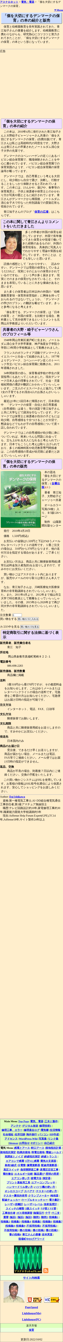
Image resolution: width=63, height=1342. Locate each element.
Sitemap (13, 1143)
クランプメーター (38, 1195)
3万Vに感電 (32, 1160)
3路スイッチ (32, 1208)
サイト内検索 (31, 1277)
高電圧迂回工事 (49, 1169)
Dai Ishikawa (17, 796)
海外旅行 (31, 1134)
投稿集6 (47, 1221)
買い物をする (8, 619)
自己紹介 (49, 1143)
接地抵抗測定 (8, 1152)
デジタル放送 (30, 1125)
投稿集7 (57, 1221)
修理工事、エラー (12, 1129)
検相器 (54, 1195)
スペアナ (29, 1191)
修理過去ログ (32, 1129)
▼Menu (58, 10)
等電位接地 (38, 1152)
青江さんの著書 (31, 1234)
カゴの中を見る (10, 626)
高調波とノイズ (14, 1156)
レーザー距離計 (14, 1204)
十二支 (56, 1212)
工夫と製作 (51, 1121)
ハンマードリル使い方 (20, 1186)
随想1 (36, 1217)
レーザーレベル (33, 1204)
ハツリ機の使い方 (44, 1186)
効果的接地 (23, 1152)
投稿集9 (20, 1225)
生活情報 (55, 1129)
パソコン (43, 1134)
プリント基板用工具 (18, 1182)
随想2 (44, 1217)
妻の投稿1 (26, 1230)
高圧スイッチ (11, 1169)
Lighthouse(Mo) (31, 1313)
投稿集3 (15, 1221)
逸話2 (21, 1217)
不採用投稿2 (49, 1225)
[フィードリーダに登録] (46, 1272)
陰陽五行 (39, 1212)
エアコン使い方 (20, 1178)
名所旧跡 (20, 1134)
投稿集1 (53, 1217)
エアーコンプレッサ (43, 1182)
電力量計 (54, 1199)
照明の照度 (52, 1173)
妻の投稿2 (39, 1230)
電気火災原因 (48, 1160)
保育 (31, 1329)
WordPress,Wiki (28, 1138)
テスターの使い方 (46, 1191)
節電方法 (36, 1178)
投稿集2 (5, 1221)
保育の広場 (41, 211)
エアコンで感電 (15, 1160)
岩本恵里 (47, 1234)
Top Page (23, 1121)
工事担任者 (8, 1212)
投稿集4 (26, 1221)
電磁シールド (54, 1152)
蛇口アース (37, 1147)
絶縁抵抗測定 (32, 1156)
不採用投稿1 (34, 1225)
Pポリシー (37, 1143)
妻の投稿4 (15, 1234)
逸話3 (29, 1217)
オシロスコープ (14, 1191)
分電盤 (22, 1165)
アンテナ (16, 1125)
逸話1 (13, 1217)
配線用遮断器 (49, 1165)
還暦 (6, 1217)
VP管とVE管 (48, 1208)
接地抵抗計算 (53, 1147)
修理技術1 (45, 1125)
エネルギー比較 (24, 1173)
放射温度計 (50, 1204)
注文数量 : (6, 615)
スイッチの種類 (15, 1208)
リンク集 (53, 1138)
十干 (48, 1212)
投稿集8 (10, 1225)
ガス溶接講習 (24, 1212)
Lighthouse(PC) (31, 1319)
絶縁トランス (49, 1156)
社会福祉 (8, 1134)
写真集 (43, 1138)
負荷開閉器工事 (29, 1169)
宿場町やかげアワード (31, 1238)
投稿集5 (36, 1221)
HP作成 (54, 1134)
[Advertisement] (31, 85)
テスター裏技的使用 (15, 1195)
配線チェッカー (11, 1199)
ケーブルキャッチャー (35, 1199)
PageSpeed (31, 1307)
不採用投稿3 (11, 1230)
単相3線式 (11, 1165)
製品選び (39, 1173)
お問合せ (24, 1143)
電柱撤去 (8, 1173)
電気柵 (45, 1129)
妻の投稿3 (52, 1230)
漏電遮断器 (33, 1165)
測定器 (47, 1178)
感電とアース (22, 1147)
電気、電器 (36, 1121)
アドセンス (11, 1138)
